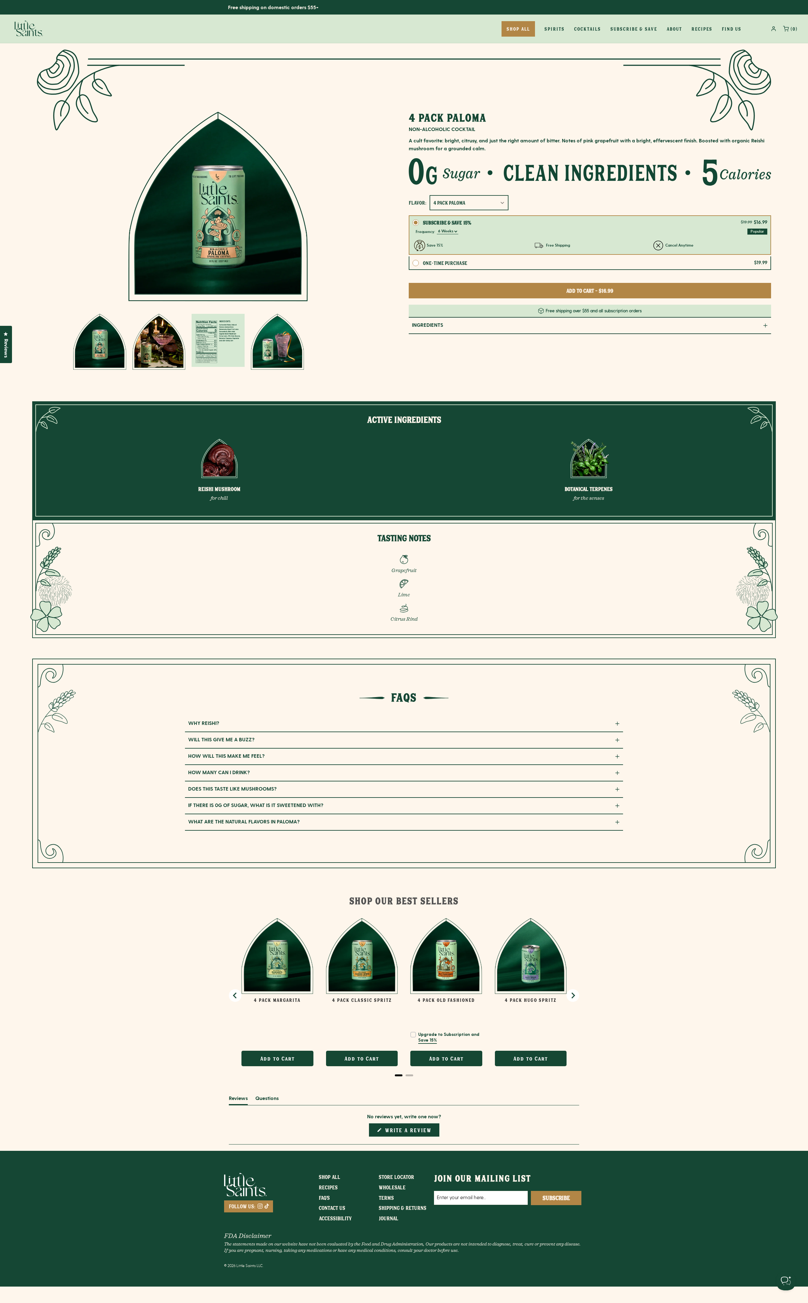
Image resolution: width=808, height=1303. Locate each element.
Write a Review (409, 1131)
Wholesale (392, 1187)
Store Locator (396, 1176)
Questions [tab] (267, 1100)
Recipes (702, 29)
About (674, 29)
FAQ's (324, 1197)
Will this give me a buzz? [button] (221, 740)
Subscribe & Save (633, 29)
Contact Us (332, 1207)
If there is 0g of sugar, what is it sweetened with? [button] (256, 805)
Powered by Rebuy (404, 1084)
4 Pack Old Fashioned (446, 1000)
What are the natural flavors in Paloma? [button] (244, 822)
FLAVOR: (417, 202)
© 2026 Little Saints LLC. (243, 1266)
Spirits (554, 29)
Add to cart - (589, 290)
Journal (388, 1218)
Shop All (329, 1176)
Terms (386, 1197)
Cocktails (587, 29)
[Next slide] (573, 995)
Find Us (731, 29)
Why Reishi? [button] (203, 723)
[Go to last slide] (235, 995)
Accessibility (335, 1218)
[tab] (398, 1075)
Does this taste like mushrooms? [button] (232, 789)
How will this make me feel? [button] (226, 756)
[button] (99, 342)
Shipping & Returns (402, 1207)
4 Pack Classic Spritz (362, 1000)
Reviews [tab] (238, 1100)
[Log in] (773, 29)
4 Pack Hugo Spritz (530, 1000)
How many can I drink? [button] (219, 772)
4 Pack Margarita (277, 1000)
